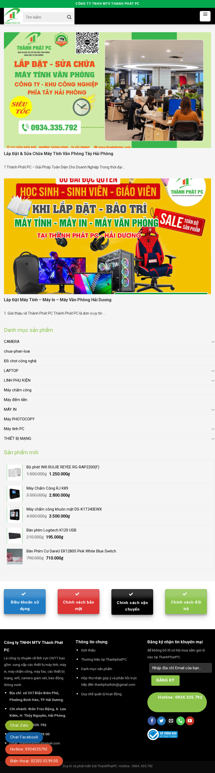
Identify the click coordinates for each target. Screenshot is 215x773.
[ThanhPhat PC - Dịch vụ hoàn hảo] (12, 16)
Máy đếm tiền (15, 399)
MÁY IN (10, 409)
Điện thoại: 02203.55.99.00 (34, 761)
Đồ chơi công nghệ (20, 361)
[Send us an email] (170, 720)
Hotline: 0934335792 (28, 749)
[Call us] (180, 720)
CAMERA (11, 341)
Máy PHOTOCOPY (19, 419)
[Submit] (69, 17)
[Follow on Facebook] (152, 720)
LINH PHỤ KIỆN (17, 380)
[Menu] (205, 16)
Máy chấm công (17, 390)
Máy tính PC (14, 428)
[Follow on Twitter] (161, 720)
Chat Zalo (19, 725)
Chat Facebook (24, 737)
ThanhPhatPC (107, 766)
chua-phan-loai (17, 351)
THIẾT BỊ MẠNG (17, 438)
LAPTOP (11, 370)
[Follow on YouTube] (190, 720)
